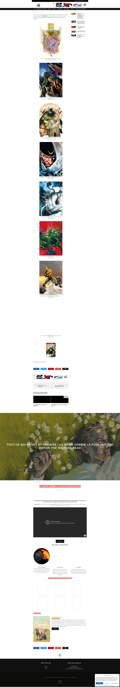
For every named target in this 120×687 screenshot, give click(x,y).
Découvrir (60, 541)
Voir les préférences (115, 683)
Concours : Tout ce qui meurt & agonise (81, 27)
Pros (46, 668)
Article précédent (41, 384)
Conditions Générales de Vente (74, 667)
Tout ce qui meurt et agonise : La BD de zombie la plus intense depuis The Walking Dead (80, 16)
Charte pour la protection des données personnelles (107, 685)
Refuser (107, 683)
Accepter (99, 683)
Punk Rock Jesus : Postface (42, 386)
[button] (118, 675)
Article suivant (61, 384)
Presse (46, 667)
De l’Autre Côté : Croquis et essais (59, 386)
